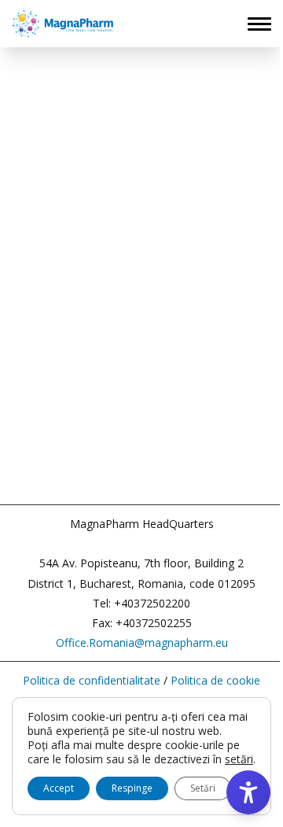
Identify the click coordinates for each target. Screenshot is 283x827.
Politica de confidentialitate (91, 680)
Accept (58, 788)
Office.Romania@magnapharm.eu (142, 642)
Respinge (132, 788)
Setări (202, 788)
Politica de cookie (215, 680)
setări (239, 759)
